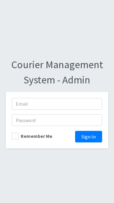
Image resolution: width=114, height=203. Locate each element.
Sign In (88, 137)
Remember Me (36, 136)
